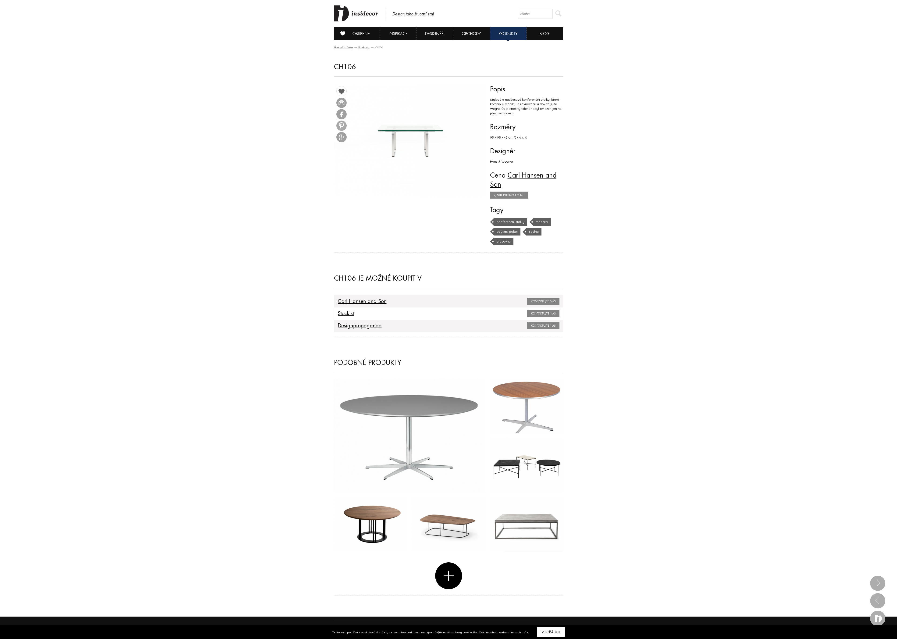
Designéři (435, 33)
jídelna (534, 231)
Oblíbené (361, 33)
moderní (542, 222)
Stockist (346, 313)
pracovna (504, 241)
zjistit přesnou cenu (509, 195)
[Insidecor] (356, 13)
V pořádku (551, 632)
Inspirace (398, 33)
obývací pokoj (507, 231)
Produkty (508, 33)
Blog (545, 33)
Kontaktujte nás (543, 301)
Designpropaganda (360, 325)
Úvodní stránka (343, 47)
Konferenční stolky (510, 222)
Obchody (471, 33)
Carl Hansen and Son (362, 301)
